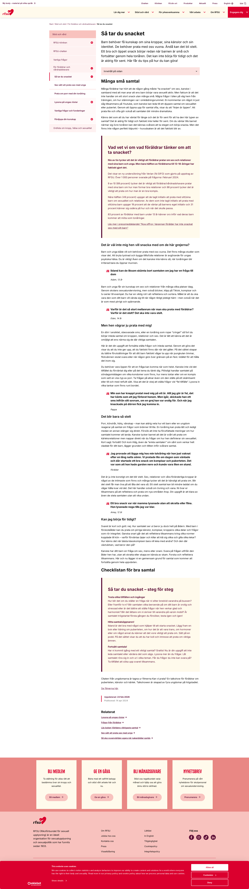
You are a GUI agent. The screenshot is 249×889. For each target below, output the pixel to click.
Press (214, 3)
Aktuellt (202, 3)
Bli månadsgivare (145, 797)
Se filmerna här (109, 688)
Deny (209, 882)
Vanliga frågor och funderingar (69, 110)
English (227, 3)
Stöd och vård (142, 12)
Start (51, 24)
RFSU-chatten (60, 51)
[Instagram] (198, 837)
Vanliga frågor (60, 59)
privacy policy (111, 873)
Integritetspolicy (152, 851)
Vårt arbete (194, 12)
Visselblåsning (108, 851)
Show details (57, 881)
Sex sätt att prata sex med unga (70, 85)
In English (149, 836)
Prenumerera (190, 797)
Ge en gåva (100, 797)
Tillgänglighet (150, 841)
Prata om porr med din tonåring (69, 93)
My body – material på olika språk (18, 3)
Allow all (210, 867)
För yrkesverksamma (169, 12)
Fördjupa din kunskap (65, 119)
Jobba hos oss (108, 836)
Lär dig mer (119, 12)
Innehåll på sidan (113, 71)
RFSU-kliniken (60, 42)
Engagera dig (236, 12)
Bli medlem (54, 797)
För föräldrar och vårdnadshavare (81, 24)
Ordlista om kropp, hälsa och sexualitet (72, 128)
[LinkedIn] (213, 837)
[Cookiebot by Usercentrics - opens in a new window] (34, 884)
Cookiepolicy (150, 846)
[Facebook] (191, 837)
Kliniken (158, 3)
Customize (208, 875)
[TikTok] (206, 837)
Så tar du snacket (63, 76)
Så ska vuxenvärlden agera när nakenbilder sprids (125, 738)
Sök (241, 3)
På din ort (172, 3)
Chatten (144, 3)
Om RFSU (215, 12)
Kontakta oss (107, 841)
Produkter (188, 3)
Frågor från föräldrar (111, 722)
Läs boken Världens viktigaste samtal (119, 727)
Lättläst (147, 830)
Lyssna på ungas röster (66, 102)
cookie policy (129, 873)
